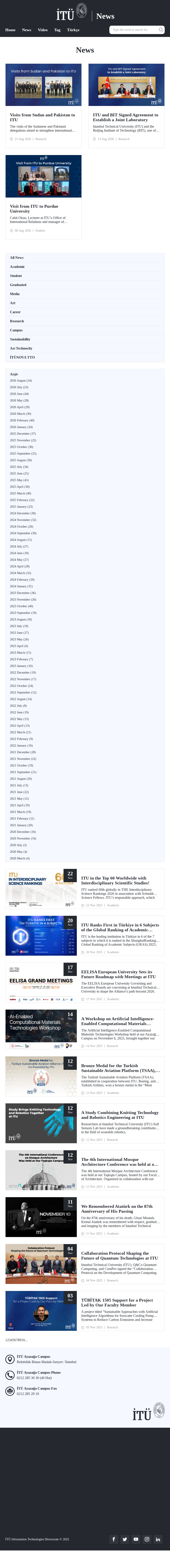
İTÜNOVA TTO (22, 357)
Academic (17, 267)
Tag (57, 30)
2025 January (21, 506)
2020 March (20, 858)
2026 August (21, 380)
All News (16, 257)
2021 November (23, 759)
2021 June (19, 792)
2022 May (19, 719)
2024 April (20, 566)
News (26, 30)
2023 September (23, 613)
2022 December (23, 672)
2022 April (20, 725)
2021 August (21, 778)
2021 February (22, 818)
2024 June (19, 553)
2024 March (20, 573)
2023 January (21, 666)
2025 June (19, 473)
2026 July (19, 387)
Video (43, 30)
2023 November (23, 599)
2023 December (23, 593)
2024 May (19, 559)
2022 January (21, 745)
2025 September (23, 453)
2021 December (23, 752)
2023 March (20, 652)
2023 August (21, 619)
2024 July (19, 546)
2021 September (23, 772)
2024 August (21, 540)
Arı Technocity (21, 348)
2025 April (20, 486)
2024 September (23, 533)
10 (23, 1340)
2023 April (19, 646)
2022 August (21, 699)
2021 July (19, 785)
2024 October (21, 526)
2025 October (21, 447)
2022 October (21, 686)
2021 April (20, 805)
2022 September (23, 692)
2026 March (20, 413)
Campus (16, 330)
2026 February (22, 420)
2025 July (19, 467)
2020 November (23, 838)
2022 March (20, 732)
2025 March (20, 493)
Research (17, 321)
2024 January (21, 586)
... (26, 1340)
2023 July (19, 626)
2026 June (19, 394)
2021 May (19, 798)
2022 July (18, 705)
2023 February (21, 659)
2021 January (21, 825)
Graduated (18, 285)
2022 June (19, 712)
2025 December (23, 433)
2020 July (18, 845)
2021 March (20, 812)
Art (12, 303)
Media (14, 294)
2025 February (22, 500)
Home (10, 30)
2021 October (21, 765)
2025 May (19, 480)
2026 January (21, 427)
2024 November (23, 520)
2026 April (20, 407)
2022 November (23, 679)
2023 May (19, 639)
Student (16, 276)
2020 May (18, 851)
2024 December (23, 513)
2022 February (21, 739)
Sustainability (20, 339)
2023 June (19, 632)
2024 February (22, 579)
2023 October (21, 606)
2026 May (19, 400)
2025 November (23, 440)
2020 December (23, 832)
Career (15, 312)
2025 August (21, 460)
